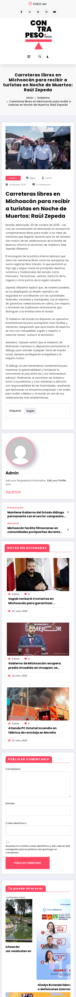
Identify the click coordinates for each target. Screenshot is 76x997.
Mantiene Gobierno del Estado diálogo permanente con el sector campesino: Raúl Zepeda (35, 514)
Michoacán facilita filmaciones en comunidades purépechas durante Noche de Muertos (33, 530)
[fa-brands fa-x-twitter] (29, 12)
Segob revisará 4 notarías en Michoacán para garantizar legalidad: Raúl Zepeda (31, 601)
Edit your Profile (56, 480)
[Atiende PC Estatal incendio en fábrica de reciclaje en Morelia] (38, 703)
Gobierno (13, 178)
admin (49, 178)
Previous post (15, 507)
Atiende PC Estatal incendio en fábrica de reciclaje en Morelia (32, 730)
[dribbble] (38, 12)
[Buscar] (40, 57)
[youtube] (54, 12)
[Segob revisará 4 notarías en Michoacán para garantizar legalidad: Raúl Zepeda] (38, 574)
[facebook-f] (21, 12)
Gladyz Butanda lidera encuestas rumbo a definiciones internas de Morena (37, 987)
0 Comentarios (43, 184)
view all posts (13, 492)
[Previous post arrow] (68, 512)
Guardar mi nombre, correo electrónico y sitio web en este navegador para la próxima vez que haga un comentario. (38, 849)
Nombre (10, 803)
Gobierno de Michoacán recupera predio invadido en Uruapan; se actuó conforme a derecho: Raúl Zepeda (34, 665)
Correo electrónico (16, 823)
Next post (13, 523)
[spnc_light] (48, 57)
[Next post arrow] (68, 530)
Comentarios (13, 769)
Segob (32, 178)
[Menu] (28, 56)
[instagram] (46, 12)
